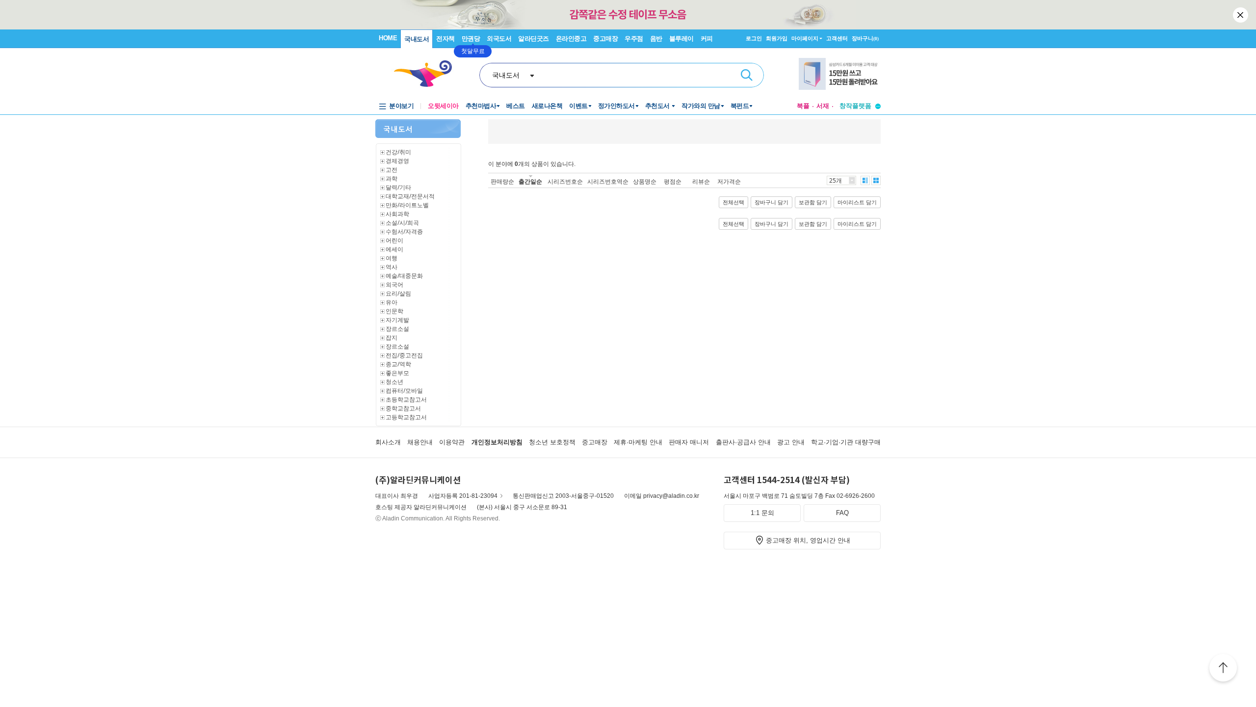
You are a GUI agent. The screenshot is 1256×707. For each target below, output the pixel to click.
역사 (391, 267)
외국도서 (499, 38)
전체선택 (733, 202)
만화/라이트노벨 (407, 205)
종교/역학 (398, 364)
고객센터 (837, 38)
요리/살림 (398, 293)
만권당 (471, 38)
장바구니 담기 (771, 202)
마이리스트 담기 (857, 202)
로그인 (754, 38)
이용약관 (452, 442)
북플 (803, 105)
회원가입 (776, 38)
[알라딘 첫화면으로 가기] (427, 74)
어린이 (394, 240)
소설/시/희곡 (402, 222)
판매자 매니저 (689, 442)
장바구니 (865, 38)
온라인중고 (571, 38)
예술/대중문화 (404, 276)
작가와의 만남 (700, 105)
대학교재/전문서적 (410, 196)
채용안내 (420, 442)
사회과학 (397, 214)
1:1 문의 (762, 513)
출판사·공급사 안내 (743, 442)
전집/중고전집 (404, 355)
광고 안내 (791, 442)
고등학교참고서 (406, 417)
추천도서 (658, 105)
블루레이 (681, 38)
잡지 (391, 337)
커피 (707, 38)
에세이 (394, 249)
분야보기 (401, 105)
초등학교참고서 (406, 399)
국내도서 (416, 39)
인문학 (394, 311)
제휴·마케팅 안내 (638, 442)
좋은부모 (397, 373)
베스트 (515, 105)
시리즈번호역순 (607, 181)
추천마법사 (481, 105)
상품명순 (644, 181)
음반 (656, 38)
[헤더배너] (840, 74)
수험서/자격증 (404, 231)
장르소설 (397, 329)
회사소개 (388, 442)
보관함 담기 (813, 202)
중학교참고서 (403, 408)
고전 (391, 169)
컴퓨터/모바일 (404, 390)
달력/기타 (398, 187)
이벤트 (578, 105)
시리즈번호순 (565, 181)
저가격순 (729, 181)
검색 (746, 75)
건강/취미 (398, 152)
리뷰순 (701, 181)
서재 (822, 105)
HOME (388, 38)
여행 (391, 258)
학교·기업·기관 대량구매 (846, 442)
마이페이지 (804, 38)
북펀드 (740, 105)
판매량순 (502, 181)
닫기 (1241, 14)
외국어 (394, 284)
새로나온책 (547, 105)
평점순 (672, 181)
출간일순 (530, 181)
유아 (391, 302)
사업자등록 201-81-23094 (462, 495)
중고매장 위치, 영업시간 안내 (808, 540)
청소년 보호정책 (552, 442)
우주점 (634, 38)
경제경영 (397, 161)
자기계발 (397, 320)
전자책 (445, 38)
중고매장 (605, 38)
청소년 (394, 382)
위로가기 (1223, 669)
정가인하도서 (616, 105)
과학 (391, 178)
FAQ (842, 513)
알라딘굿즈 (533, 38)
